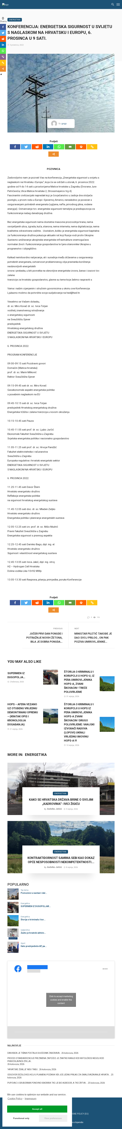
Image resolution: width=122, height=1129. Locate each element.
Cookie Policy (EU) (79, 1114)
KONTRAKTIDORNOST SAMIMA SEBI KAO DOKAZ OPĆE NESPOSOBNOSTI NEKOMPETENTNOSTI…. (61, 860)
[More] (53, 154)
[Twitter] (26, 146)
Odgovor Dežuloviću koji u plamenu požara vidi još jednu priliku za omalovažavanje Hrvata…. (59, 1074)
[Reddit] (37, 146)
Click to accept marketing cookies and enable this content (61, 999)
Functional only (21, 1118)
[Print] (81, 146)
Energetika (14, 20)
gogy (64, 123)
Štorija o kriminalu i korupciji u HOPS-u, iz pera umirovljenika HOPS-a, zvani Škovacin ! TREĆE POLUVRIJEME (79, 681)
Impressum (30, 1098)
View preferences (53, 1118)
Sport (23, 943)
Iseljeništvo (25, 930)
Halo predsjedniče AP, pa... (34, 946)
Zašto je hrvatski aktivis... (33, 933)
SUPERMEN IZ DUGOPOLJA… (16, 675)
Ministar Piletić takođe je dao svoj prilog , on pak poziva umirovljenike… (93, 637)
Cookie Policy (15, 1098)
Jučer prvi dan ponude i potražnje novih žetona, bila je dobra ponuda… (44, 637)
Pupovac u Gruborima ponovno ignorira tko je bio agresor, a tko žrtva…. (47, 1083)
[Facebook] (15, 146)
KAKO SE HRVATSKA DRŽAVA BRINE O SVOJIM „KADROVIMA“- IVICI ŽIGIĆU (61, 802)
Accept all (37, 1109)
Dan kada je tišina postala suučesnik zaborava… (34, 1053)
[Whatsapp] (59, 146)
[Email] (70, 146)
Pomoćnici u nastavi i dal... (34, 893)
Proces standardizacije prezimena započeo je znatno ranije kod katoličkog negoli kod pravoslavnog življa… (55, 1059)
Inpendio (79, 1122)
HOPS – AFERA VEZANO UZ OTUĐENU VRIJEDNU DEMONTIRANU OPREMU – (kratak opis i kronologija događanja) (22, 714)
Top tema (24, 890)
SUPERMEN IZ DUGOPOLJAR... (36, 906)
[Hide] (1, 74)
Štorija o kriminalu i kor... (33, 919)
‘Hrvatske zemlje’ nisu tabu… (23, 1069)
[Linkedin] (48, 146)
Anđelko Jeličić (54, 809)
